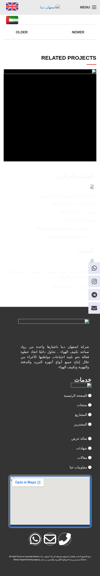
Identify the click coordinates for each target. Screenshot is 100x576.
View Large (7, 72)
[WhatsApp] (94, 268)
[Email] (94, 308)
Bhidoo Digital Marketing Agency (27, 560)
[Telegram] (94, 295)
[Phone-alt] (64, 539)
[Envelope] (50, 539)
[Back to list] (50, 32)
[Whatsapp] (35, 539)
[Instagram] (94, 281)
